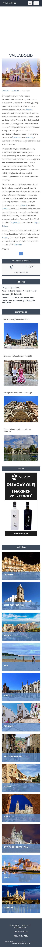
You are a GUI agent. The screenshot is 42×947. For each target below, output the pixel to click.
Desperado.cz (14, 925)
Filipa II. (24, 205)
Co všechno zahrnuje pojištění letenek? (18, 297)
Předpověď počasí (20, 272)
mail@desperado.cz (24, 944)
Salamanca (17, 244)
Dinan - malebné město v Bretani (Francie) (19, 291)
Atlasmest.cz (26, 925)
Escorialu (5, 209)
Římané (29, 110)
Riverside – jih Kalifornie (12, 294)
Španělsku (16, 137)
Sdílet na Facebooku (21, 932)
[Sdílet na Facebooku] (21, 253)
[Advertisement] (21, 29)
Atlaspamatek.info (20, 927)
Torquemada (15, 222)
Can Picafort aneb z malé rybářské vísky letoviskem (18, 301)
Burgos (5, 237)
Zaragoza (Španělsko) (10, 287)
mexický (29, 137)
